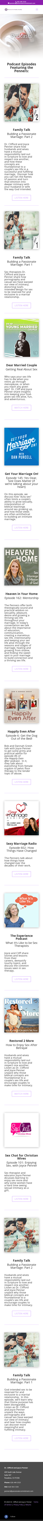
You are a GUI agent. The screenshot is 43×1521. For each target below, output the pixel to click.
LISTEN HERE (21, 197)
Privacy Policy (19, 1505)
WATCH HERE (21, 407)
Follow (12, 1516)
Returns (28, 1505)
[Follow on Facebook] (6, 1516)
